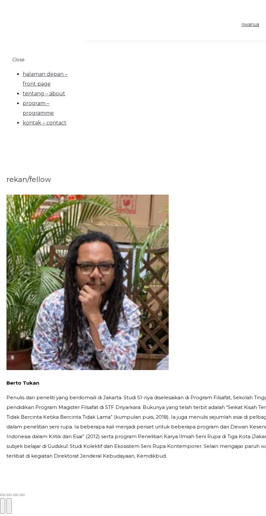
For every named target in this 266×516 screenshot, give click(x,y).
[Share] (9, 495)
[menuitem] (45, 79)
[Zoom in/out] (22, 495)
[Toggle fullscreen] (15, 495)
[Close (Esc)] (2, 495)
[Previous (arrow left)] (2, 506)
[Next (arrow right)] (9, 506)
